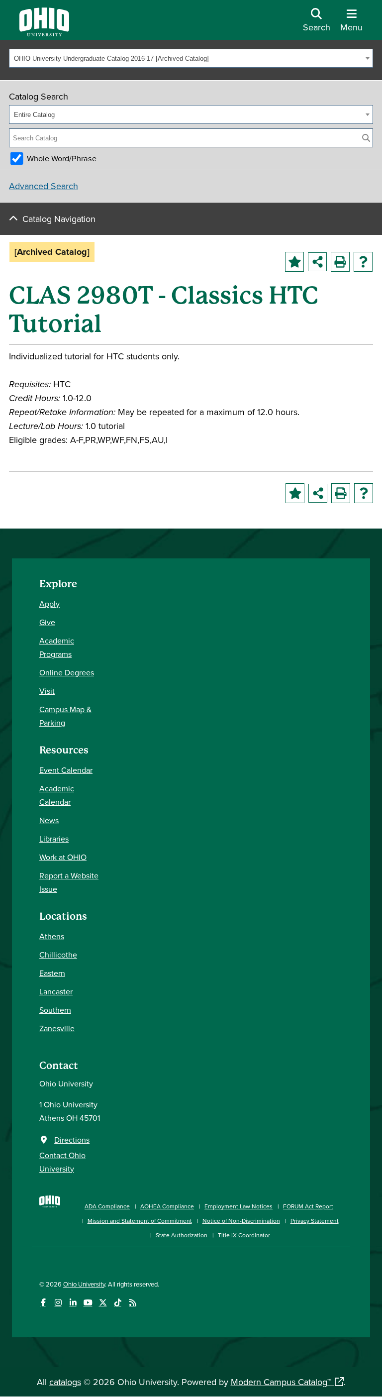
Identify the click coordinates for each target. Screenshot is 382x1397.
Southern (55, 1009)
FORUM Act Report (308, 1206)
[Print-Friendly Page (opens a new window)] (340, 262)
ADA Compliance (107, 1206)
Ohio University (84, 1284)
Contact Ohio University (62, 1162)
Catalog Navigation (59, 219)
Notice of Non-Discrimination (241, 1220)
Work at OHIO (63, 857)
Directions (72, 1139)
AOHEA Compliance (167, 1206)
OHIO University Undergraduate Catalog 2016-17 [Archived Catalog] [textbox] (111, 58)
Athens (51, 936)
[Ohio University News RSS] (132, 1302)
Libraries (54, 838)
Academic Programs (56, 647)
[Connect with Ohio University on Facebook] (43, 1302)
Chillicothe (58, 954)
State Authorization (181, 1235)
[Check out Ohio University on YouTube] (88, 1302)
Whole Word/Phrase (61, 158)
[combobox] (191, 58)
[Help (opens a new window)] (363, 262)
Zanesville (57, 1028)
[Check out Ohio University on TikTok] (117, 1302)
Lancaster (56, 991)
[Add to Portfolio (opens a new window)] (294, 262)
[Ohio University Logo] (44, 33)
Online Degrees (66, 672)
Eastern (52, 972)
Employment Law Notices (238, 1206)
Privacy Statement (314, 1220)
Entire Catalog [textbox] (34, 114)
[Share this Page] (317, 261)
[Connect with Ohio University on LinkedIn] (73, 1302)
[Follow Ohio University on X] (102, 1302)
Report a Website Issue (68, 882)
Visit (47, 690)
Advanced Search (43, 186)
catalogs (65, 1382)
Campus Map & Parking (65, 716)
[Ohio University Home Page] (49, 1215)
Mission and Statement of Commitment (140, 1220)
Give (47, 622)
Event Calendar (66, 769)
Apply (49, 603)
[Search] (366, 137)
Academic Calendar (56, 795)
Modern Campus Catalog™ (281, 1382)
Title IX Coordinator (244, 1235)
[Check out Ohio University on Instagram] (58, 1302)
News (49, 820)
